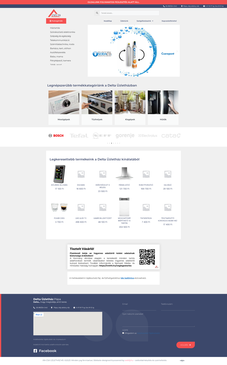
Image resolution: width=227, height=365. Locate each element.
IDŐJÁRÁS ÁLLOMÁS (59, 185)
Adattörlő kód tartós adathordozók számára (50, 344)
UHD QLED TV (80, 218)
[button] (90, 51)
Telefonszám (167, 304)
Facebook (47, 351)
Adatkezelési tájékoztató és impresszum (49, 339)
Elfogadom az (142, 333)
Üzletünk (124, 21)
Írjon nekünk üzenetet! (132, 314)
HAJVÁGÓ (168, 185)
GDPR (125, 330)
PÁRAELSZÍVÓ (124, 185)
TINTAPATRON (146, 218)
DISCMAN (81, 185)
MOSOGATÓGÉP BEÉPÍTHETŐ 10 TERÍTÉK (124, 220)
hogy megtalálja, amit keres (50, 302)
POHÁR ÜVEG (59, 218)
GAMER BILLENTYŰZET (103, 218)
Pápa (47, 299)
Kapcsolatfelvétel (169, 21)
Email (125, 304)
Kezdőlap (108, 21)
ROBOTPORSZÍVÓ (146, 185)
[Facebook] (35, 351)
